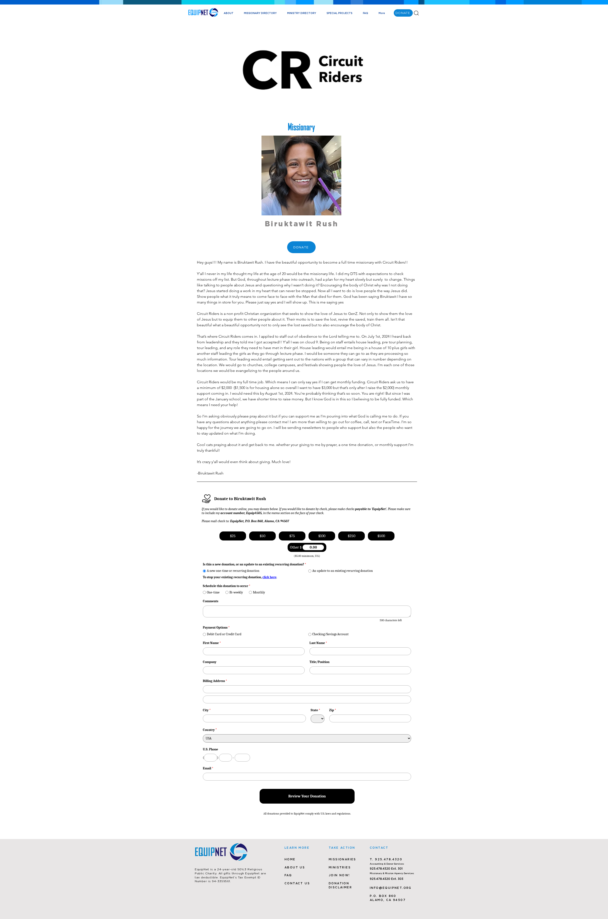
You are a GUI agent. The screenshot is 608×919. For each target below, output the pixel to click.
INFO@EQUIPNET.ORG (391, 888)
